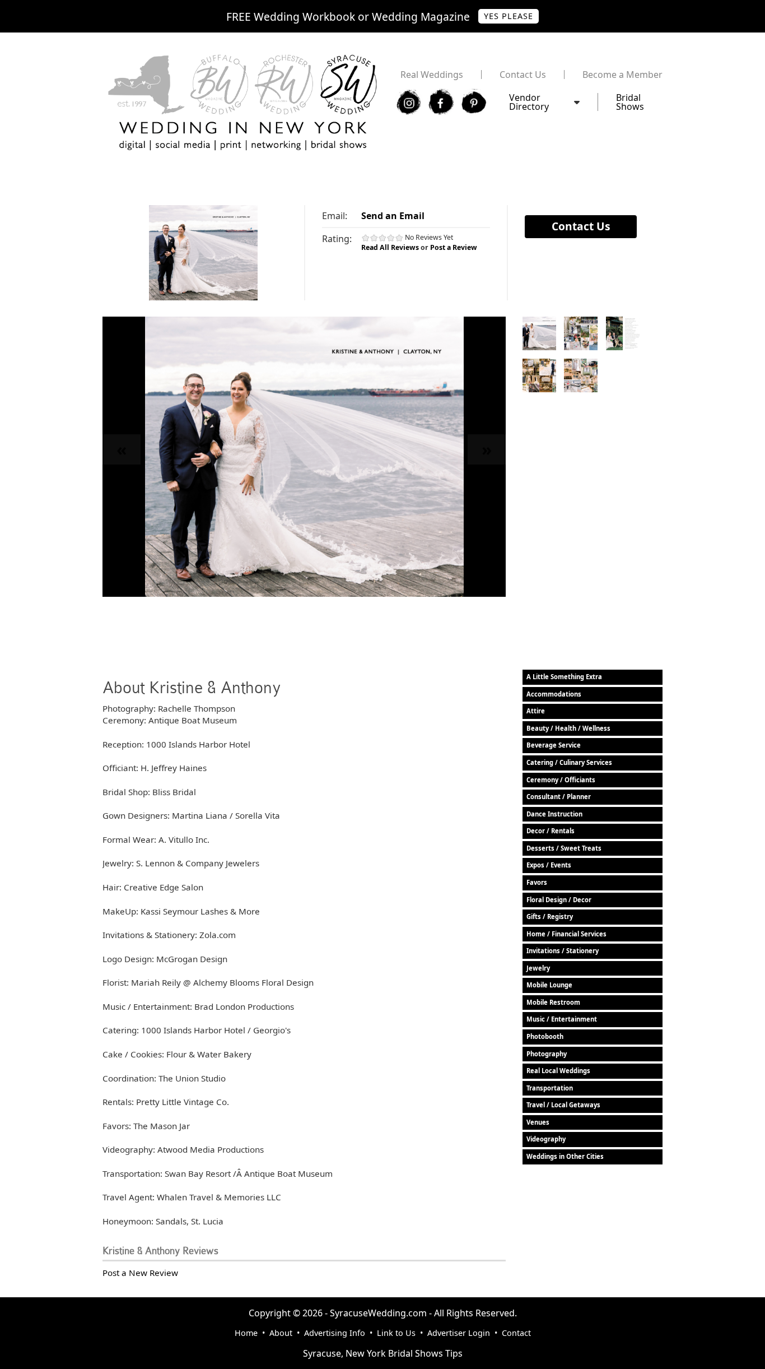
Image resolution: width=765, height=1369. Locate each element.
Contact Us (523, 74)
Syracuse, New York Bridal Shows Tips (383, 1353)
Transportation (549, 1088)
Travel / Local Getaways (563, 1105)
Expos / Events (548, 865)
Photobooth (544, 1036)
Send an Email (393, 216)
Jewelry (538, 968)
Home (246, 1333)
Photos (539, 333)
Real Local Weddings (558, 1070)
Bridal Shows (630, 102)
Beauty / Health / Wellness (568, 728)
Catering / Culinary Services (569, 762)
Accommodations (553, 694)
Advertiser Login (458, 1333)
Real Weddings (431, 74)
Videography (546, 1139)
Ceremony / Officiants (560, 780)
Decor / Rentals (550, 831)
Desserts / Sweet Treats (563, 848)
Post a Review (453, 247)
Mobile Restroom (553, 1002)
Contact (516, 1333)
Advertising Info (334, 1333)
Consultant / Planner (558, 796)
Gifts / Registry (549, 916)
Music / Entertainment (561, 1019)
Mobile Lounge (549, 985)
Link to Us (396, 1333)
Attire (535, 711)
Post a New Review (140, 1272)
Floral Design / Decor (558, 899)
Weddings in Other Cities (565, 1156)
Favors (536, 882)
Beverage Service (553, 745)
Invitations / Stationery (562, 950)
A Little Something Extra (564, 676)
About (280, 1333)
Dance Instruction (554, 814)
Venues (537, 1122)
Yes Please (508, 16)
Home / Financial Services (566, 934)
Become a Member (622, 74)
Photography (546, 1054)
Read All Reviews (390, 247)
